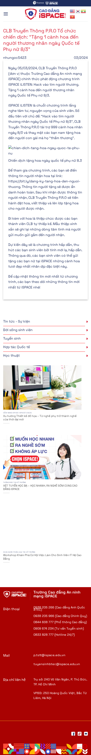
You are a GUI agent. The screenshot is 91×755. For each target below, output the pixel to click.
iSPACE (26, 287)
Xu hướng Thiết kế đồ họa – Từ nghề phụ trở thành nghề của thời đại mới (40, 417)
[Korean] (78, 11)
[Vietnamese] (72, 16)
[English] (72, 11)
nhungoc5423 (14, 57)
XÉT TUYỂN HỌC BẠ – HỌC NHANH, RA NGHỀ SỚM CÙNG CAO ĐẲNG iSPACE (40, 487)
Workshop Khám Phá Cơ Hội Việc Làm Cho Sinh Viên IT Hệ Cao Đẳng (42, 556)
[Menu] (5, 14)
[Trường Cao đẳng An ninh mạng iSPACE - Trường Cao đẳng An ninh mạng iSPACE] (45, 14)
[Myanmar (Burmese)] (83, 11)
